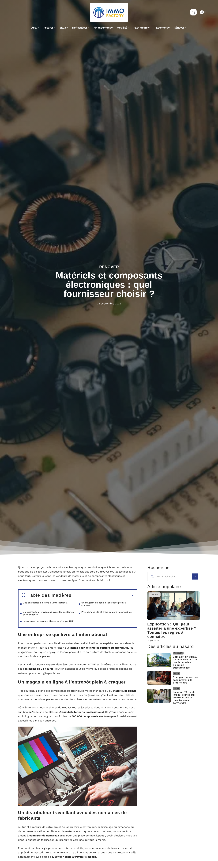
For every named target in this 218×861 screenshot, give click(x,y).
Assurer (154, 594)
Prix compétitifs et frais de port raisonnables (106, 612)
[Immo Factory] (109, 12)
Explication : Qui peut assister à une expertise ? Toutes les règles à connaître (171, 630)
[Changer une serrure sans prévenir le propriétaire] (159, 678)
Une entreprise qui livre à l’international (45, 602)
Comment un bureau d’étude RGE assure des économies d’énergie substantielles (185, 662)
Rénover (109, 267)
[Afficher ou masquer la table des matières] (102, 595)
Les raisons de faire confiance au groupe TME (48, 621)
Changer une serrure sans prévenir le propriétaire (185, 680)
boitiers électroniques (114, 647)
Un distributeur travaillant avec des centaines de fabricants (48, 613)
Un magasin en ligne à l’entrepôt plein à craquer (103, 604)
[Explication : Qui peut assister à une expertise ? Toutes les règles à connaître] (173, 605)
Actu (176, 673)
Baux (176, 688)
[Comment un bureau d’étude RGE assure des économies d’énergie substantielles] (159, 660)
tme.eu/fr (29, 711)
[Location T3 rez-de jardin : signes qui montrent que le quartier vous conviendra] (159, 696)
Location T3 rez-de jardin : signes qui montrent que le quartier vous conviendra (184, 697)
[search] (193, 12)
